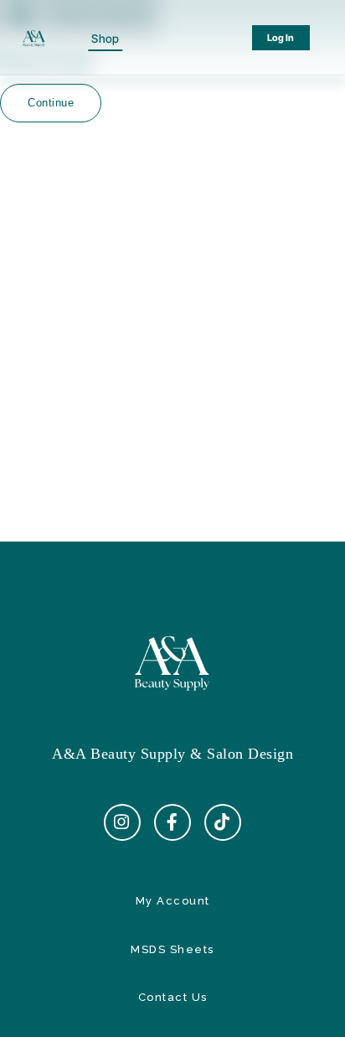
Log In (280, 37)
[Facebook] (172, 822)
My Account (173, 900)
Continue (51, 102)
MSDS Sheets (172, 949)
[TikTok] (222, 822)
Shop (105, 38)
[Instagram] (122, 822)
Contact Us (173, 997)
